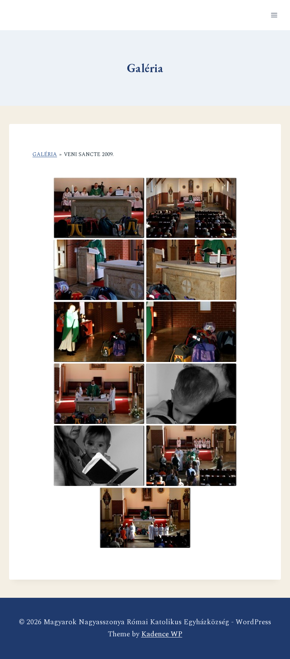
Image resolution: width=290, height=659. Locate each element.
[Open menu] (274, 15)
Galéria (44, 154)
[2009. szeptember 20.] (99, 208)
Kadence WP (161, 634)
